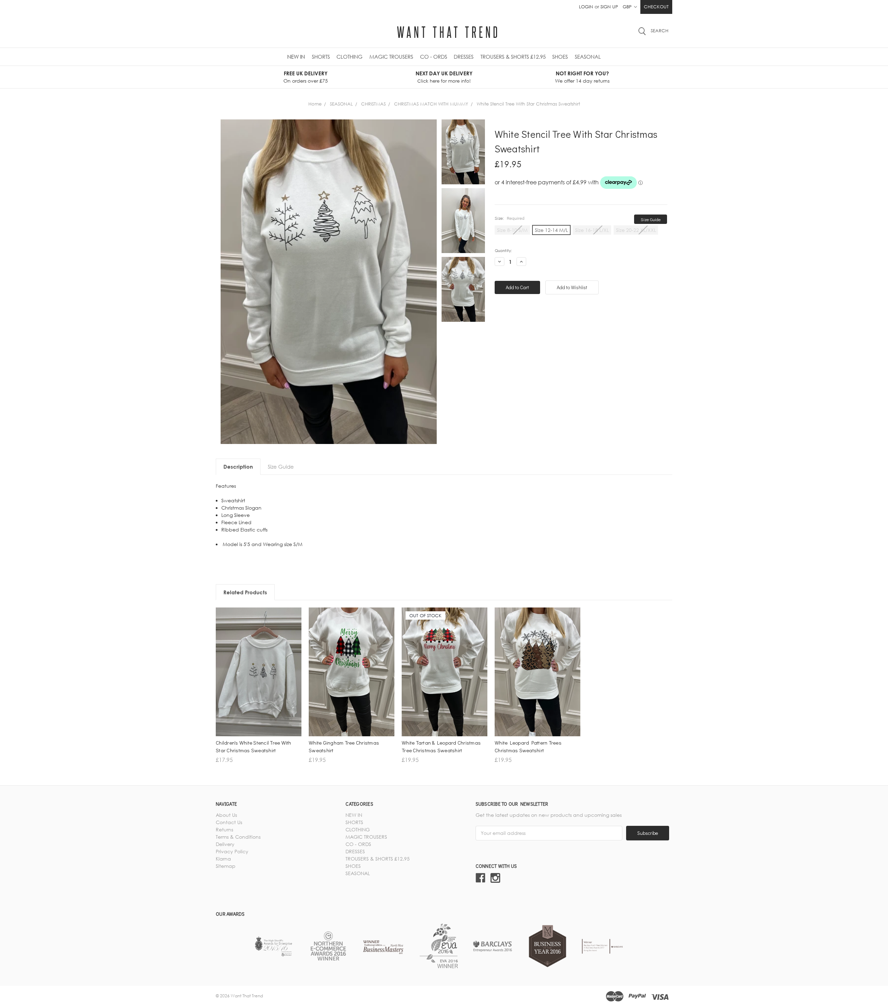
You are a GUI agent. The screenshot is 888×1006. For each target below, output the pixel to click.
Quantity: (503, 250)
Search (659, 30)
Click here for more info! (444, 81)
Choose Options (259, 692)
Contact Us (229, 822)
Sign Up (609, 6)
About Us (226, 815)
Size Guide (651, 219)
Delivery (225, 844)
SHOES (560, 56)
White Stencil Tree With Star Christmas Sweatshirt (528, 104)
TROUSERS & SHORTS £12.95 (513, 56)
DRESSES (463, 56)
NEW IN (296, 56)
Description (238, 466)
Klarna (223, 859)
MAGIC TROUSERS (391, 56)
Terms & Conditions (238, 837)
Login (586, 6)
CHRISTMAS (373, 104)
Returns (224, 829)
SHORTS (321, 56)
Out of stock (444, 692)
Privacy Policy (232, 851)
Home (315, 104)
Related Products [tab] (245, 592)
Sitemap (226, 866)
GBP (628, 6)
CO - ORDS (433, 56)
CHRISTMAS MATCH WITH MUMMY (431, 104)
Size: (509, 218)
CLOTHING (349, 56)
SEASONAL (588, 56)
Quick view (258, 679)
